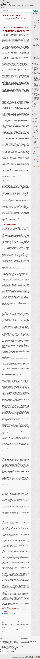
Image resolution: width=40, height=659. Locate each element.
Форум (6, 5)
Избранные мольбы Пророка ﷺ (36, 64)
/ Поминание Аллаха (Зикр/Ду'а (36, 132)
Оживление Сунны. (7, 646)
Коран (23, 5)
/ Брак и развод (35, 138)
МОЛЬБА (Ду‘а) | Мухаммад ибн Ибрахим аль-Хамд (36, 34)
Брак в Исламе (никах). (14, 641)
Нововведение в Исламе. (6, 645)
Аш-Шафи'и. (8, 641)
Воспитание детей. (4, 642)
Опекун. (12, 646)
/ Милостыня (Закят (36, 126)
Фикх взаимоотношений (35, 137)
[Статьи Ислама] (5, 2)
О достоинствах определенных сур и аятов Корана (36, 98)
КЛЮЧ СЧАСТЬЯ (8, 644)
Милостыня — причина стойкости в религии (36, 53)
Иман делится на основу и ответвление (35, 25)
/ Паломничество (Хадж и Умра (35, 130)
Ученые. (11, 651)
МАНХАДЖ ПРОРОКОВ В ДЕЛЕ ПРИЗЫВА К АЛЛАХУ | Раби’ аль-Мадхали (8, 626)
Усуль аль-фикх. (4, 651)
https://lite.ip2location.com (36, 657)
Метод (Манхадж (34, 113)
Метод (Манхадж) (9, 18)
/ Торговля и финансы (35, 142)
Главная (1, 5)
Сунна (26, 5)
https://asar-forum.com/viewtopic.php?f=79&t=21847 (11, 608)
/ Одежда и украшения (35, 144)
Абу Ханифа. (3, 641)
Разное (33, 119)
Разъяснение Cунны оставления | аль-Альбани (36, 21)
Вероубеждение (12, 5)
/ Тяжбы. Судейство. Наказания (36, 153)
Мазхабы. (16, 644)
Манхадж (18, 5)
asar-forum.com (29, 642)
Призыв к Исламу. (14, 647)
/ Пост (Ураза (35, 127)
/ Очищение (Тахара (36, 123)
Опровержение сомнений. (5, 647)
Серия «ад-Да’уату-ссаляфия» (8, 648)
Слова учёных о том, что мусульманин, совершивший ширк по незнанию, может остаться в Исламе (37, 78)
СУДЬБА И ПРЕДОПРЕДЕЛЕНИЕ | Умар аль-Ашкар (37, 94)
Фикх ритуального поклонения (35, 122)
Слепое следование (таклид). (8, 650)
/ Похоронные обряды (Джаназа (36, 134)
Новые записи (31, 5)
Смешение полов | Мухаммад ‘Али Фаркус (36, 57)
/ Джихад (34, 151)
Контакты (2, 7)
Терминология (34, 118)
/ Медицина (35, 149)
